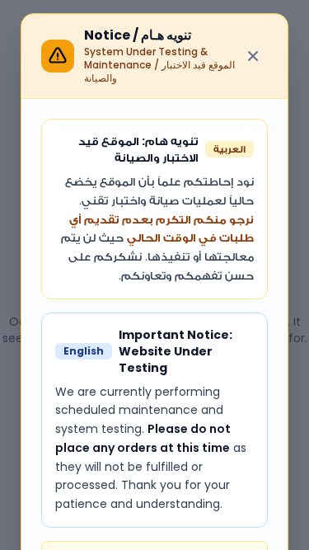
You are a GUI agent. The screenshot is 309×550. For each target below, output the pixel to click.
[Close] (253, 56)
